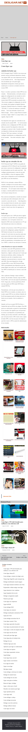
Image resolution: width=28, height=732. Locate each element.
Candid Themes (18, 726)
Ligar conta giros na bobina (10, 680)
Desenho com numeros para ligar (12, 689)
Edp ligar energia (8, 669)
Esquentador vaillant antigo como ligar (13, 587)
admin (11, 63)
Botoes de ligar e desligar (10, 683)
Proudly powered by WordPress (13, 724)
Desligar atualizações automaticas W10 (13, 612)
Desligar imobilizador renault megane (13, 582)
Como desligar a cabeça (9, 697)
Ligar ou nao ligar (8, 666)
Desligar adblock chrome (10, 705)
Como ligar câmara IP (7, 547)
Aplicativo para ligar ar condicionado (13, 646)
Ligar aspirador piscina (9, 691)
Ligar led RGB (7, 604)
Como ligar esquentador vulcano (12, 652)
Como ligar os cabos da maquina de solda (14, 629)
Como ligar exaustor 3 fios (10, 621)
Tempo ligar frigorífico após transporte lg (14, 579)
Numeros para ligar (8, 598)
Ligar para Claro (8, 615)
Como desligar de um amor (10, 677)
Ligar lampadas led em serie (10, 593)
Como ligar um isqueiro (9, 649)
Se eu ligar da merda (9, 663)
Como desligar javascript (10, 700)
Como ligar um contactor (10, 610)
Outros (2, 58)
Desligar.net (13, 2)
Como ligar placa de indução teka (12, 638)
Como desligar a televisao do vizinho (13, 672)
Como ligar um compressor (10, 601)
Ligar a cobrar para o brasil (10, 686)
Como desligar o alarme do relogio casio (14, 576)
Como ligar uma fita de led (10, 632)
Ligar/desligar (7, 655)
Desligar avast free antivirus (10, 703)
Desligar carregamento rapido (11, 596)
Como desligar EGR (9, 607)
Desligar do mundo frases (10, 674)
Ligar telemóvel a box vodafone (11, 590)
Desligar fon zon (8, 641)
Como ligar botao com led (10, 658)
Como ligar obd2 (8, 694)
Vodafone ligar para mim (10, 643)
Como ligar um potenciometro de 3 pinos (14, 627)
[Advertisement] (14, 21)
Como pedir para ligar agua (10, 635)
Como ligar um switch (9, 708)
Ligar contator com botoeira (10, 660)
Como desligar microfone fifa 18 (12, 618)
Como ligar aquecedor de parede (12, 624)
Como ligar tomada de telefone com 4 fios (14, 584)
